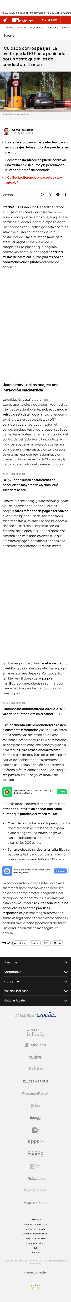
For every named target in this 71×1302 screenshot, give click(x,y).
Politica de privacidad (35, 1229)
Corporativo (12, 972)
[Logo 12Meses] (35, 1166)
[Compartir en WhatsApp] (42, 194)
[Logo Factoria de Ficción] (35, 1093)
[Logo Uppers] (35, 1142)
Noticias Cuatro (14, 1000)
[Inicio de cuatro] (5, 20)
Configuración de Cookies (35, 1233)
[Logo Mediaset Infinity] (35, 1033)
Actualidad (20, 943)
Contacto (35, 1252)
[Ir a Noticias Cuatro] (22, 20)
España (8, 35)
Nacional (21, 28)
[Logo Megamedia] (37, 1272)
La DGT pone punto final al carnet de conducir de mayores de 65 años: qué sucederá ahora (30, 485)
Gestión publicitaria (35, 1243)
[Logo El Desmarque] (35, 1081)
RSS (35, 1248)
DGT (46, 943)
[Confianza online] (35, 1289)
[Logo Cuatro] (35, 1057)
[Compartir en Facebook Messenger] (58, 194)
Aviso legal (35, 1219)
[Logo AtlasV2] (36, 1178)
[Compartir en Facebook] (66, 194)
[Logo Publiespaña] (35, 1190)
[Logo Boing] (35, 1105)
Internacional (37, 28)
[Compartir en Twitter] (50, 194)
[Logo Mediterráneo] (35, 1202)
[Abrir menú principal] (66, 20)
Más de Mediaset (15, 991)
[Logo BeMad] (35, 1130)
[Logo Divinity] (35, 1069)
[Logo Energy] (35, 1117)
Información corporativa (36, 1224)
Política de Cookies (35, 1238)
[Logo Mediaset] (35, 1017)
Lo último (8, 28)
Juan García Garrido (23, 129)
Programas (11, 981)
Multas (57, 943)
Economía (52, 28)
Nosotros (10, 962)
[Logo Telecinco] (35, 1045)
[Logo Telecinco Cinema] (35, 1154)
